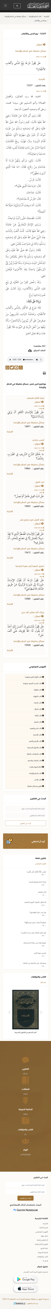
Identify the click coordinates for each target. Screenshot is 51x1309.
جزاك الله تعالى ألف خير (32, 612)
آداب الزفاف (42, 891)
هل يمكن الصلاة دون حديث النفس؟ (33, 932)
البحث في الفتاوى (25, 823)
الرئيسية (46, 16)
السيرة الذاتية (43, 1227)
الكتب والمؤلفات (42, 1256)
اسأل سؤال (44, 1235)
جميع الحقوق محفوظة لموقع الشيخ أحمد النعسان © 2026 (25, 1299)
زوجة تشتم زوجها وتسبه (37, 881)
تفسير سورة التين (40, 952)
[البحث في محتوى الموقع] (17, 5)
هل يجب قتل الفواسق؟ (37, 912)
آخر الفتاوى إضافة (42, 1240)
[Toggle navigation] (5, 5)
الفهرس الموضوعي (40, 863)
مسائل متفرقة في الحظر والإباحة (15, 16)
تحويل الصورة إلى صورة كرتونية (29, 566)
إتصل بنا (45, 1260)
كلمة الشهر (44, 1248)
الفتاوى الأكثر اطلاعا (41, 1244)
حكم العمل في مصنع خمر (32, 520)
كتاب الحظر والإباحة (35, 16)
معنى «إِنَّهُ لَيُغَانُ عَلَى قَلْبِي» (36, 871)
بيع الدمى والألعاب (40, 20)
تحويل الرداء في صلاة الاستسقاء (34, 942)
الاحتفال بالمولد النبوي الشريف (35, 902)
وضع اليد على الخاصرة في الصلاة (34, 963)
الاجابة (10, 432)
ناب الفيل (39, 482)
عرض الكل (43, 982)
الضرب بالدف (38, 440)
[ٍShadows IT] (19, 1303)
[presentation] (10, 1011)
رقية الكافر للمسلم (35, 398)
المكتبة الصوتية (43, 1252)
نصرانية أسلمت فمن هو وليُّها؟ (35, 922)
